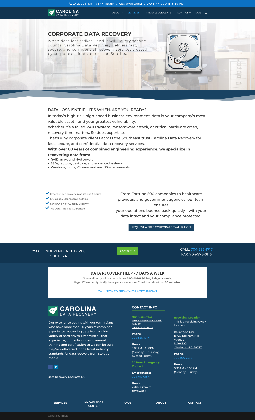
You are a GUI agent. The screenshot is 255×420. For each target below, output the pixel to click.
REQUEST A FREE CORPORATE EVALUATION (161, 227)
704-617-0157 (140, 376)
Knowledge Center (159, 13)
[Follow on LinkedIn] (56, 367)
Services (134, 13)
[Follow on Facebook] (50, 367)
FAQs (198, 13)
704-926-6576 (183, 357)
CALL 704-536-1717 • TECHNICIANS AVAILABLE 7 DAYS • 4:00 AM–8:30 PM (128, 3)
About (116, 13)
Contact (182, 13)
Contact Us (127, 251)
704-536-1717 (202, 249)
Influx (64, 415)
